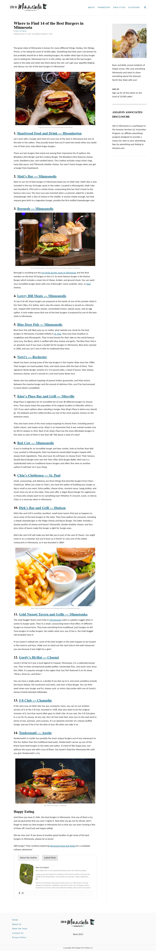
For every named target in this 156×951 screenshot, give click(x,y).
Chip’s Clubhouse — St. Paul (38, 475)
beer (88, 284)
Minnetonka (55, 620)
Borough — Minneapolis (35, 208)
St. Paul (57, 334)
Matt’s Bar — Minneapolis (37, 176)
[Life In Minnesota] (37, 7)
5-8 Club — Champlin (35, 700)
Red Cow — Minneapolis (35, 442)
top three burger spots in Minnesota (58, 273)
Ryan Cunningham (21, 31)
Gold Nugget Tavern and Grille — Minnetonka (53, 614)
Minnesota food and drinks (63, 846)
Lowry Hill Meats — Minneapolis (41, 295)
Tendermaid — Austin (35, 732)
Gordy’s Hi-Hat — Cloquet (39, 657)
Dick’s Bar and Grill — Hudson (42, 507)
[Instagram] (23, 893)
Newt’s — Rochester (32, 356)
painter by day (41, 874)
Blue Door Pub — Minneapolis (39, 324)
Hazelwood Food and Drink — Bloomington (49, 133)
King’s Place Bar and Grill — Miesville (45, 395)
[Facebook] (19, 893)
